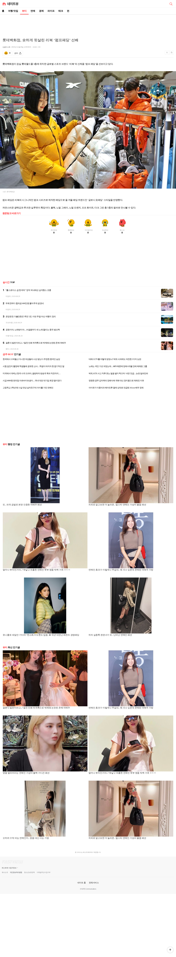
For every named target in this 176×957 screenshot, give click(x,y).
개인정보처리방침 (16, 872)
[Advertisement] (88, 24)
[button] (170, 949)
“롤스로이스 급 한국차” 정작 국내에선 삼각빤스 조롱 (28, 290)
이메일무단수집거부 (43, 872)
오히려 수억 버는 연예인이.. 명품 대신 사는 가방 (26, 838)
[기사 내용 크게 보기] (171, 53)
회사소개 (5, 872)
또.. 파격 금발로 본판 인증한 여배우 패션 (22, 504)
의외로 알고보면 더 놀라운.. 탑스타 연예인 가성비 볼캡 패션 (117, 504)
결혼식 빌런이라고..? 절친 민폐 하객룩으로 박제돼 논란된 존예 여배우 (36, 343)
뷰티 (24, 11)
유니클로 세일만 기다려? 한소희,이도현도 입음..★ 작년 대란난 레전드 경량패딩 (41, 635)
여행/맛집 (13, 11)
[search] (171, 3)
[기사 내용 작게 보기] (167, 53)
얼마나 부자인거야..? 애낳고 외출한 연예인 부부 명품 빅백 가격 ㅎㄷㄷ (37, 570)
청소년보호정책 (29, 872)
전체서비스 (94, 882)
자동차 (8, 296)
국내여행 (9, 323)
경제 (41, 11)
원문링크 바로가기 (11, 213)
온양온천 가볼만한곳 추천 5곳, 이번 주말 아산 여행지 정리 (31, 316)
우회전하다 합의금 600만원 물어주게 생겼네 (25, 303)
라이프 (51, 11)
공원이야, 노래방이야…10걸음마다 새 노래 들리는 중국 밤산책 (33, 330)
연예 (33, 11)
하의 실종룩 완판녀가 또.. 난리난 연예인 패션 (110, 635)
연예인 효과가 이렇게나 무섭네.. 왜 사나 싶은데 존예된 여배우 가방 (121, 570)
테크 (60, 11)
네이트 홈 (81, 882)
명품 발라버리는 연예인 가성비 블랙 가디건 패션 (26, 773)
